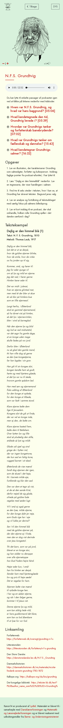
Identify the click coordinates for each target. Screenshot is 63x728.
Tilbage (33, 6)
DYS (55, 6)
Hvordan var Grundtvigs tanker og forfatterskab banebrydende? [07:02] (32, 130)
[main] (31, 381)
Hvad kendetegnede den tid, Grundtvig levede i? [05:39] (29, 119)
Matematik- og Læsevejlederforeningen (31, 711)
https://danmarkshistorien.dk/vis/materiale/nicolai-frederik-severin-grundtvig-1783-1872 (31, 669)
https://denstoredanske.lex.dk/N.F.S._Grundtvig (31, 658)
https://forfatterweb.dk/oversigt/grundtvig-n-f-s (30, 639)
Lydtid (33, 706)
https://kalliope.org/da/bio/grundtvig (38, 676)
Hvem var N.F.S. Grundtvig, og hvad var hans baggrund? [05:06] (33, 109)
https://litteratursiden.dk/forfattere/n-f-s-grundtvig (31, 648)
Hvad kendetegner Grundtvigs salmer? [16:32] (30, 152)
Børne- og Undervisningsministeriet (41, 716)
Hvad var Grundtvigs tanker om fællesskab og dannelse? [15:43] (32, 142)
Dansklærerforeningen (32, 709)
